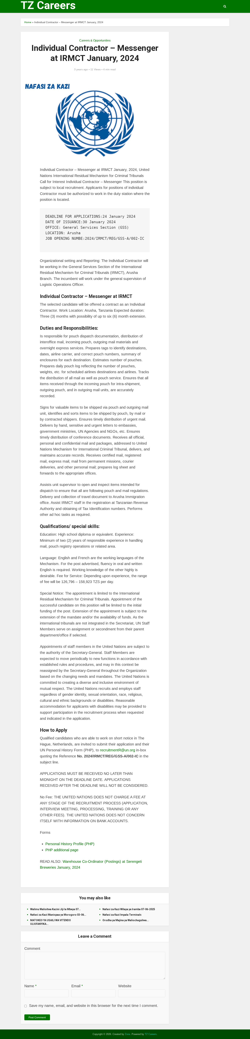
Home (27, 22)
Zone (127, 1034)
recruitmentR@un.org (117, 750)
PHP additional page (61, 850)
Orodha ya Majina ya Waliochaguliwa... (125, 920)
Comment (32, 948)
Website (124, 986)
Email (77, 986)
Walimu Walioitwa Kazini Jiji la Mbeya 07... (55, 909)
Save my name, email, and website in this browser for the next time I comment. (93, 1006)
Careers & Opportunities (95, 40)
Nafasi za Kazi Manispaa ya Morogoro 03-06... (58, 914)
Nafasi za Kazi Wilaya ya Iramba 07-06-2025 (128, 909)
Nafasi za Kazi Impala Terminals (121, 914)
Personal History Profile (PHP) (69, 844)
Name (30, 986)
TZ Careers (48, 5)
